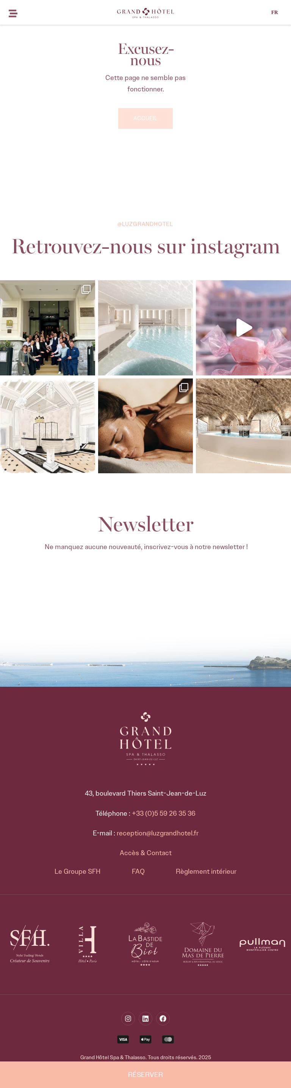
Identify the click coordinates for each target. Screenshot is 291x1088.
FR (274, 12)
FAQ (138, 871)
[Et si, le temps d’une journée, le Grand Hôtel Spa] (243, 327)
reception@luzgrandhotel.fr (158, 833)
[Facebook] (163, 1018)
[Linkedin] (145, 1018)
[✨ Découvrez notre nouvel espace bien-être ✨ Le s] (243, 426)
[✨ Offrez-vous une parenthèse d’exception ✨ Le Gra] (145, 327)
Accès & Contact (146, 853)
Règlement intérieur (206, 871)
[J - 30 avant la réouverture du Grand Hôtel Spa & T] (47, 426)
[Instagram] (128, 1018)
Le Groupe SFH (77, 871)
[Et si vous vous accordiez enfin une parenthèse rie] (145, 426)
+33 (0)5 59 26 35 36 (164, 813)
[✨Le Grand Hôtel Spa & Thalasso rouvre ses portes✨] (47, 327)
